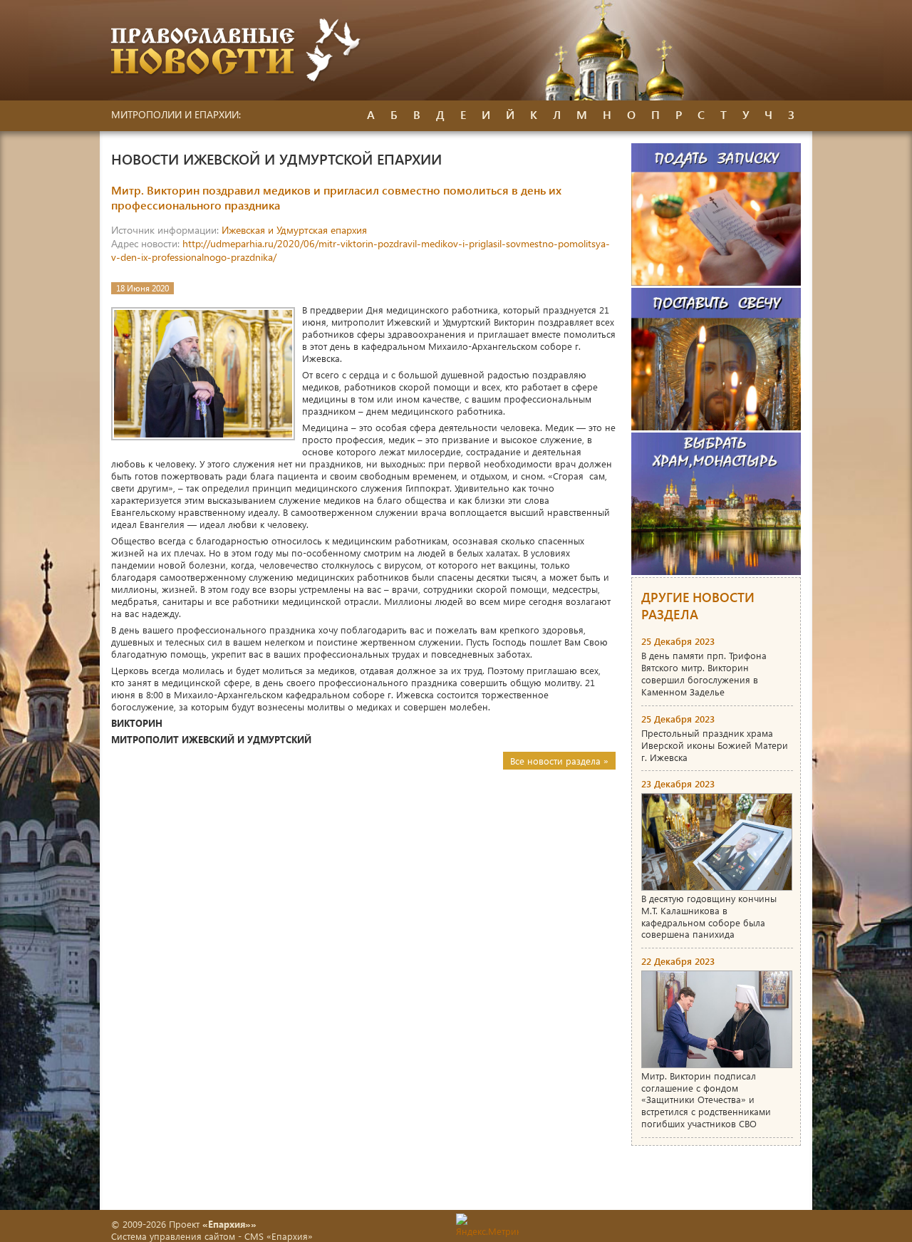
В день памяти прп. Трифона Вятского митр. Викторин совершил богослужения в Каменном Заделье (704, 673)
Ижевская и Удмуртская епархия (294, 230)
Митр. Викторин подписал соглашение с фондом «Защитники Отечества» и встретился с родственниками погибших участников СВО (706, 1100)
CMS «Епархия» (278, 1236)
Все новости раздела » (559, 761)
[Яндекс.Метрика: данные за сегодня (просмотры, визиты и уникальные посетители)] (487, 1225)
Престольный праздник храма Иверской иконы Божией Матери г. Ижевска (714, 745)
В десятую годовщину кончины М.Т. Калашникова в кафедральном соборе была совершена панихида (709, 916)
